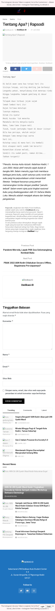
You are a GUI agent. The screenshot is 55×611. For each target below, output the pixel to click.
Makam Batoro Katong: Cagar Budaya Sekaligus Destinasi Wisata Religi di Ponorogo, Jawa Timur (32, 519)
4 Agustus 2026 (11, 496)
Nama (6, 354)
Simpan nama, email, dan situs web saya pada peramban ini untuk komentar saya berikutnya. (25, 391)
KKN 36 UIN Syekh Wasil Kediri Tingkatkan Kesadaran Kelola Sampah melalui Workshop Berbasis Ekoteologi (26, 490)
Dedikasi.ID (22, 30)
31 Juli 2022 (35, 30)
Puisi (19, 19)
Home (5, 19)
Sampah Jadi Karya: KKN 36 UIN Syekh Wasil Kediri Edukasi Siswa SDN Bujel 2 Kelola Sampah (32, 505)
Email (6, 366)
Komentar (8, 321)
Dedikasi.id (30, 210)
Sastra (12, 19)
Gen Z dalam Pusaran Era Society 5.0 (31, 440)
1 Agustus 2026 (22, 526)
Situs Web (7, 378)
